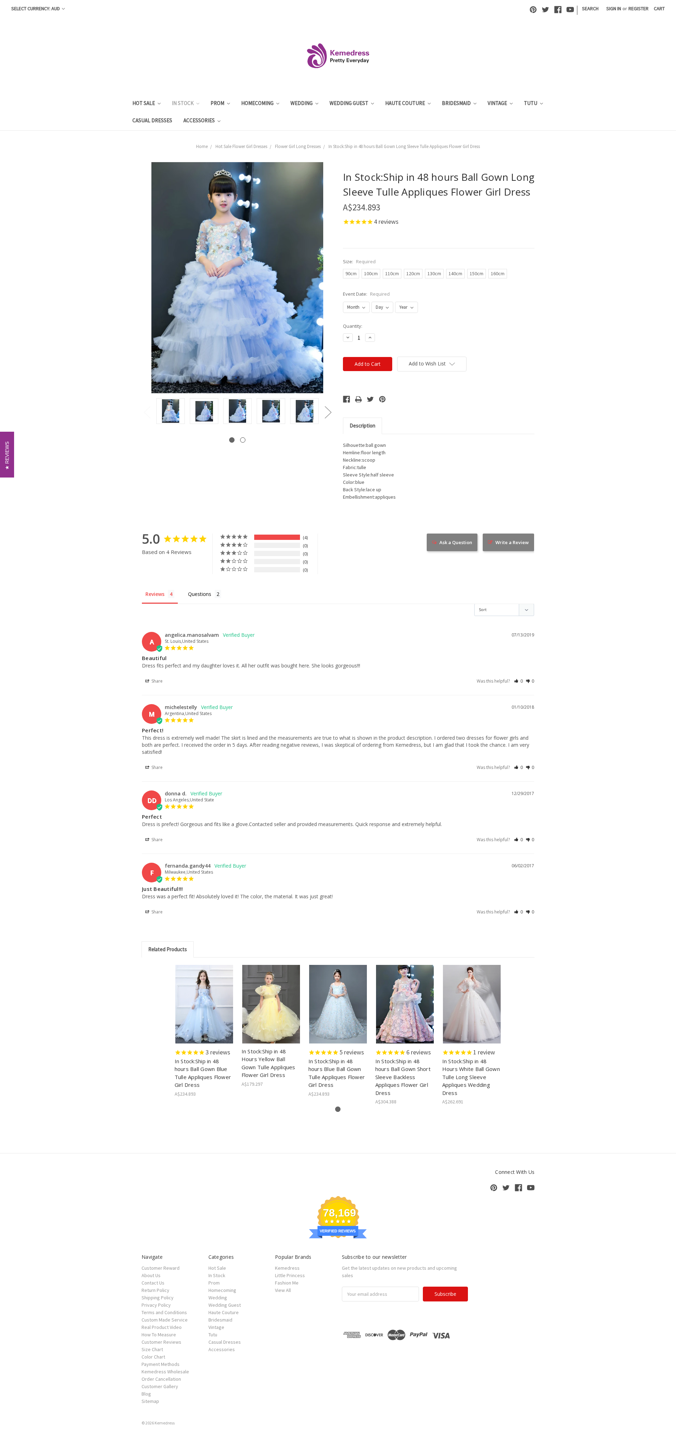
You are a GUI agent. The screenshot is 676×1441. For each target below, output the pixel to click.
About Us (151, 1275)
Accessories (199, 120)
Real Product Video (162, 1327)
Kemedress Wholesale (165, 1371)
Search (590, 8)
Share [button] (156, 681)
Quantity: (352, 326)
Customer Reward (161, 1268)
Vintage (498, 103)
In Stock (183, 103)
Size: (359, 261)
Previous (147, 412)
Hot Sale (144, 103)
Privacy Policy (156, 1305)
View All (283, 1290)
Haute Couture (405, 103)
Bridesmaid (457, 103)
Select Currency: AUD (36, 8)
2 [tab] (242, 440)
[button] (518, 681)
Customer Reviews (161, 1342)
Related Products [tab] (167, 949)
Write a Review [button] (512, 542)
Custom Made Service (165, 1320)
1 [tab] (231, 440)
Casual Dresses (152, 120)
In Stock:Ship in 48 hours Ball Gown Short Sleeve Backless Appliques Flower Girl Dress (403, 1077)
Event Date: (366, 294)
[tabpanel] (170, 411)
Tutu (531, 103)
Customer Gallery (160, 1386)
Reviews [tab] (154, 594)
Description (362, 425)
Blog (146, 1394)
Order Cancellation (161, 1379)
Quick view (204, 998)
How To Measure (159, 1334)
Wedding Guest (349, 103)
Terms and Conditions (164, 1312)
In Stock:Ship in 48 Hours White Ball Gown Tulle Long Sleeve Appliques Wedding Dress (471, 1077)
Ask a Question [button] (455, 542)
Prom (218, 103)
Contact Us (153, 1283)
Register (638, 8)
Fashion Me (287, 1283)
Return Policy (155, 1290)
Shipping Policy (158, 1297)
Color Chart (153, 1357)
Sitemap (150, 1401)
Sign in (613, 8)
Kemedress (287, 1268)
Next (328, 412)
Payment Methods (161, 1364)
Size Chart (152, 1349)
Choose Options (204, 1010)
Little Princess (290, 1275)
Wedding (302, 103)
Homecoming (258, 103)
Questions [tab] (199, 594)
